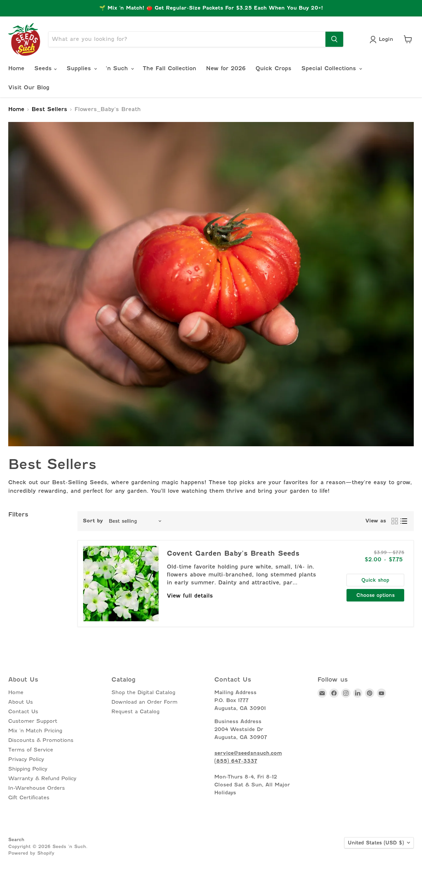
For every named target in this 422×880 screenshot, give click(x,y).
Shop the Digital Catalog (143, 692)
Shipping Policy (27, 769)
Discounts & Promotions (41, 740)
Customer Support (32, 721)
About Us (20, 702)
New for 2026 (226, 68)
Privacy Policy (26, 759)
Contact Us (23, 712)
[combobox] (186, 39)
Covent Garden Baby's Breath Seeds (233, 553)
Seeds (44, 68)
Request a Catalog (135, 712)
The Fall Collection (169, 68)
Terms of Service (30, 750)
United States (376, 842)
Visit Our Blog (28, 87)
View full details (190, 596)
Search (16, 839)
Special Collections (329, 68)
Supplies (80, 68)
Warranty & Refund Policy (42, 778)
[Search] (334, 39)
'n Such (118, 68)
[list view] (403, 521)
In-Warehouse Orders (36, 788)
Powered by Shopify (31, 853)
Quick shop (375, 580)
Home (16, 68)
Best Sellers (49, 109)
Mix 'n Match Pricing (35, 731)
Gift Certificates (28, 798)
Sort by (93, 521)
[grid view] (394, 521)
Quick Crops (273, 68)
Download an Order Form (144, 702)
